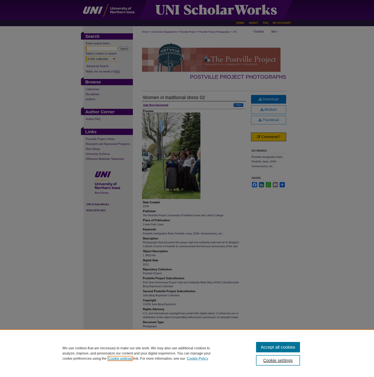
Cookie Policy (197, 358)
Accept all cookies (278, 347)
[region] (187, 353)
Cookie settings (120, 358)
